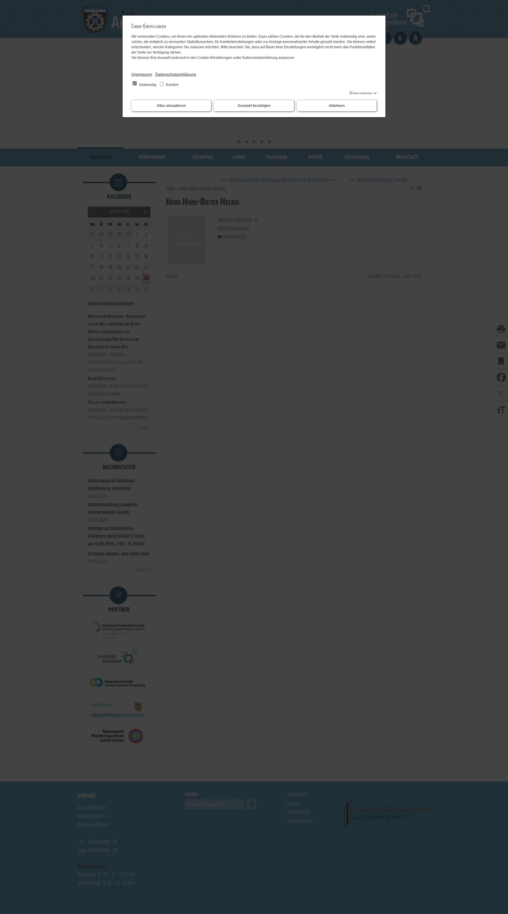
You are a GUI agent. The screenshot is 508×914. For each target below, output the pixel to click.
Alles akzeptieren (171, 106)
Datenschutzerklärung (175, 74)
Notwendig (147, 85)
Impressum (141, 74)
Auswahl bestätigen (254, 106)
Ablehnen (337, 106)
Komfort (171, 85)
